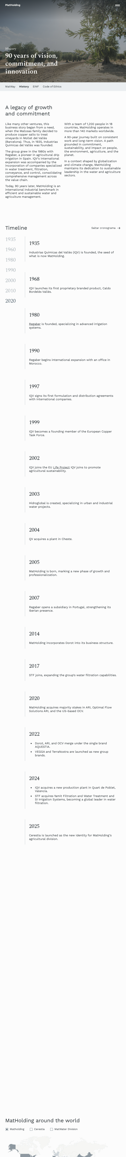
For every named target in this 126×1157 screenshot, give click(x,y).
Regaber (35, 324)
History (24, 86)
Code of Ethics (52, 86)
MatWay (10, 86)
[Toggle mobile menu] (117, 5)
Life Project (61, 467)
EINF (36, 86)
